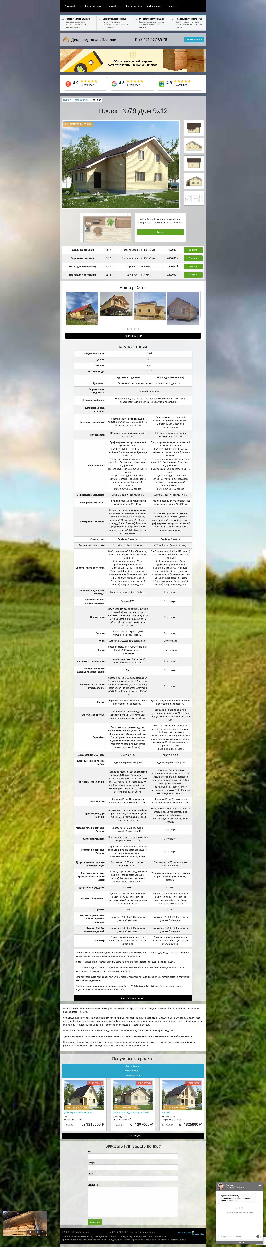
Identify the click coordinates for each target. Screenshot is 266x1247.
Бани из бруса (114, 6)
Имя (90, 1151)
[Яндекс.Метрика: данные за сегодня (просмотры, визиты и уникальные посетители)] (198, 1233)
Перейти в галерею (132, 336)
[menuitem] (72, 6)
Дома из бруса (72, 6)
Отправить (95, 1222)
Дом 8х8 (166, 1112)
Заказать (193, 250)
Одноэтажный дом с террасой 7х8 (130, 1112)
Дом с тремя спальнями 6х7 (79, 1112)
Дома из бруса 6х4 (133, 1066)
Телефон (91, 1163)
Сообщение (93, 1185)
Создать (160, 232)
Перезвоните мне (194, 39)
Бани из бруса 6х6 (133, 1076)
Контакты (173, 6)
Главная (67, 100)
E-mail (90, 1174)
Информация (154, 6)
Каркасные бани (134, 6)
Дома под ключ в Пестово (93, 39)
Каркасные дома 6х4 (133, 1071)
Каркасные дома (93, 6)
